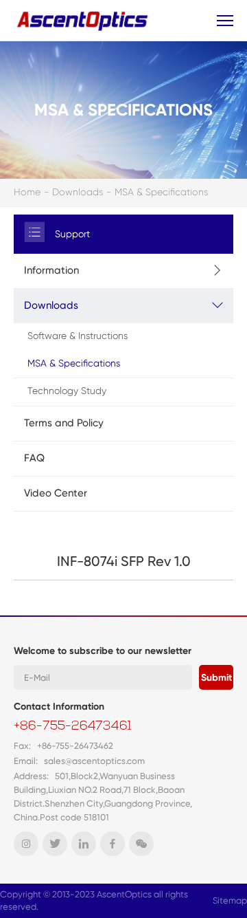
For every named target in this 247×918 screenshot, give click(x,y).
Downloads (77, 191)
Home (27, 191)
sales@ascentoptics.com (94, 761)
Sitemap (230, 900)
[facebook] (112, 843)
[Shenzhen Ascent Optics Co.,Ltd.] (84, 20)
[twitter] (55, 843)
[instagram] (26, 843)
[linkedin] (83, 843)
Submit (216, 678)
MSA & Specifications (161, 191)
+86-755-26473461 (73, 727)
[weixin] (141, 843)
